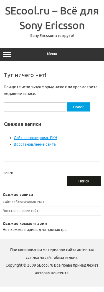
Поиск (8, 173)
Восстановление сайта (35, 144)
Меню (52, 54)
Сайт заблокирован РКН (35, 138)
